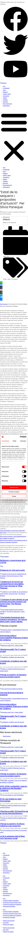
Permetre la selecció (14, 491)
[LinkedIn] (14, 294)
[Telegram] (14, 297)
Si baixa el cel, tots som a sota (12, 570)
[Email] (14, 290)
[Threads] (14, 292)
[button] (14, 136)
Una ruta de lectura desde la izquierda (11, 693)
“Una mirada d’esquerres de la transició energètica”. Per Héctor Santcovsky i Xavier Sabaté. (13, 619)
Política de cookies (8, 924)
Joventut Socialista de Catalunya (12, 904)
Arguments (6, 96)
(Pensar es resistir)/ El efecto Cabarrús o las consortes (12, 825)
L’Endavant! (6, 88)
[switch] (24, 471)
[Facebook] (14, 285)
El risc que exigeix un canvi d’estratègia (10, 800)
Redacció (6, 219)
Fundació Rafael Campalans (11, 900)
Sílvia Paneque (3, 304)
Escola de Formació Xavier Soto (12, 902)
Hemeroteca (6, 105)
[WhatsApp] (14, 282)
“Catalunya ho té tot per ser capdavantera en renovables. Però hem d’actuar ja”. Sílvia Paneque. (12, 585)
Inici (4, 86)
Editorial (5, 92)
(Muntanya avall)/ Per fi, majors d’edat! (13, 650)
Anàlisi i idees (7, 94)
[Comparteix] (14, 299)
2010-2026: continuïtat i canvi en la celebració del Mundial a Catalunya (13, 788)
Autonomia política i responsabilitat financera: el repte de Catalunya (14, 637)
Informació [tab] (23, 441)
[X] (14, 287)
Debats (5, 98)
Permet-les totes (14, 487)
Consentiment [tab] (5, 441)
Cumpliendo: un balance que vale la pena (13, 662)
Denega (14, 496)
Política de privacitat (8, 920)
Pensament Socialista (9, 906)
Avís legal (6, 922)
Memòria (5, 102)
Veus (4, 90)
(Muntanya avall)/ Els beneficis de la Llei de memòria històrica (14, 812)
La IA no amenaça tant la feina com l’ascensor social (12, 837)
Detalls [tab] (14, 441)
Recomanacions (7, 104)
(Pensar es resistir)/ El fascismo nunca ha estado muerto (13, 676)
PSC (4, 898)
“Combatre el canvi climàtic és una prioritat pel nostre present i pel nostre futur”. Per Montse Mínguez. (14, 602)
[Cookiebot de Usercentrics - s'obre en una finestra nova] (20, 437)
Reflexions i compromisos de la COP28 (12, 561)
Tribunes (5, 100)
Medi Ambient (7, 736)
